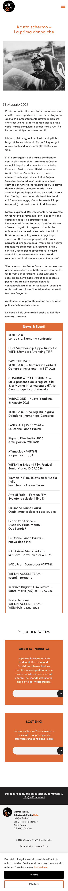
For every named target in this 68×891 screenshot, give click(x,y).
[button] (39, 693)
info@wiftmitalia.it (34, 797)
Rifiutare (34, 884)
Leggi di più (41, 867)
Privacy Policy (26, 846)
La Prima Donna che (15, 317)
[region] (34, 872)
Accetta (34, 875)
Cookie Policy (42, 846)
